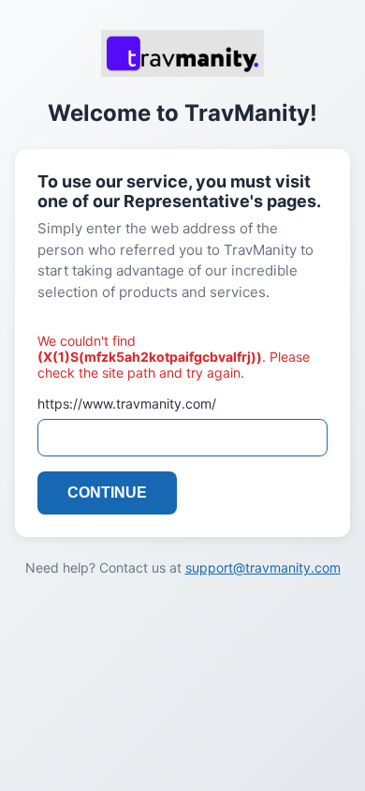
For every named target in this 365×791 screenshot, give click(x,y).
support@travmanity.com (263, 567)
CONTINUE (107, 492)
